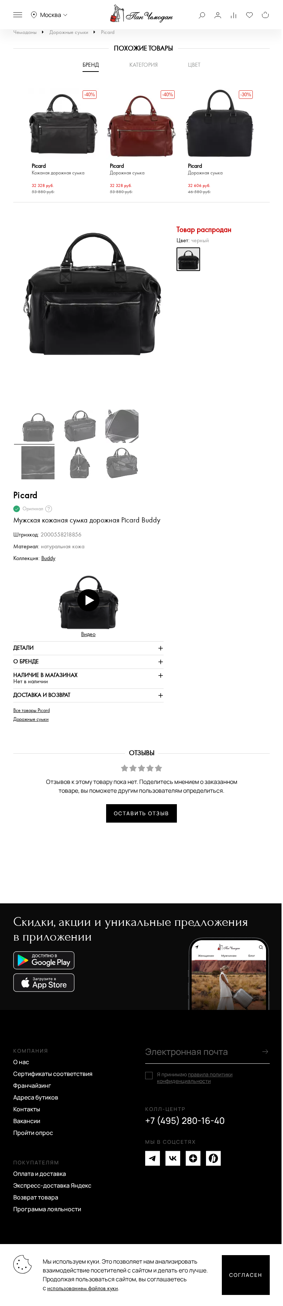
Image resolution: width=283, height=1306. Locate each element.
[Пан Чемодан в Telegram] (152, 1158)
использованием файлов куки (82, 1288)
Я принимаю (195, 1077)
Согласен (245, 1274)
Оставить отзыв (141, 813)
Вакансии (26, 1121)
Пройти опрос (33, 1133)
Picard (108, 32)
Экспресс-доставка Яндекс (52, 1185)
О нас (21, 1062)
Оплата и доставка (39, 1174)
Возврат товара (35, 1197)
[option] (63, 142)
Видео (88, 634)
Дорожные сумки (68, 32)
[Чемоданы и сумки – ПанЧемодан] (141, 13)
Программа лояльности (47, 1209)
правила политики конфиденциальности (195, 1077)
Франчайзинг (32, 1085)
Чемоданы (24, 32)
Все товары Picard (31, 710)
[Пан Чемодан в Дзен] (193, 1158)
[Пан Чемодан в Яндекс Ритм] (213, 1158)
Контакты (26, 1109)
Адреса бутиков (35, 1097)
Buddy (48, 558)
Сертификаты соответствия (52, 1074)
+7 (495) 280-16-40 (185, 1120)
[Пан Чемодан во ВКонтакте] (172, 1158)
